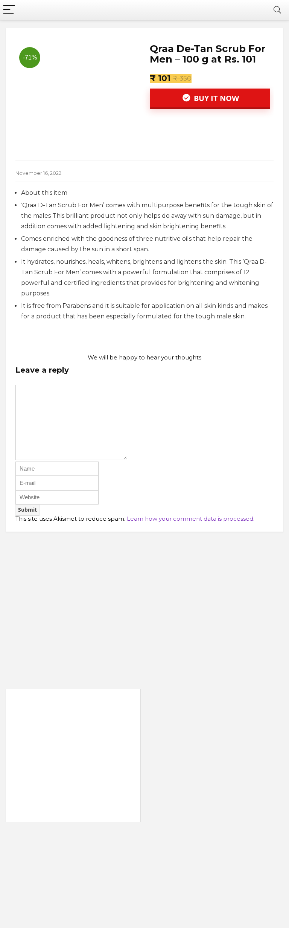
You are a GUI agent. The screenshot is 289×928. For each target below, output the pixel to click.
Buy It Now (215, 98)
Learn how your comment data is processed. (190, 518)
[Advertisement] (73, 757)
